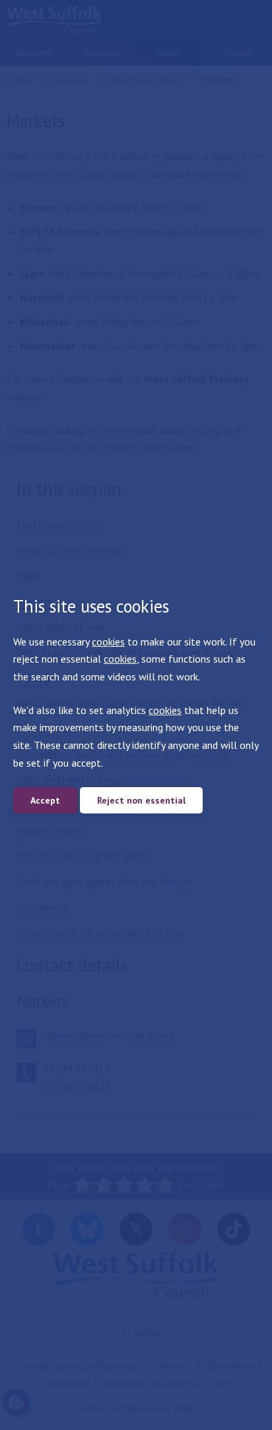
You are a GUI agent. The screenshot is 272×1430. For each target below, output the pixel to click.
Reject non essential (141, 800)
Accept (45, 800)
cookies (108, 641)
